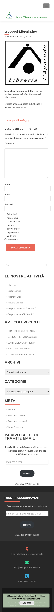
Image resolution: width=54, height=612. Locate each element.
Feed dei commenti (17, 421)
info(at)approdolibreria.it (27, 567)
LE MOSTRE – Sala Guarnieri (22, 336)
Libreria (12, 284)
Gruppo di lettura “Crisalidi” (22, 308)
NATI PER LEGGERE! (19, 348)
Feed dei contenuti (17, 415)
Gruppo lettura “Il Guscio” (21, 314)
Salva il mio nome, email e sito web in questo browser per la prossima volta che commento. (13, 227)
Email (8, 194)
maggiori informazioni (31, 598)
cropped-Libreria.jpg (16, 120)
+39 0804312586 (27, 581)
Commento (10, 145)
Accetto (26, 603)
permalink (21, 107)
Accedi (11, 409)
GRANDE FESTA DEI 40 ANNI (23, 330)
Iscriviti (27, 473)
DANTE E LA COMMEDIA (21, 342)
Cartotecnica (14, 290)
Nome (8, 184)
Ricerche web (14, 296)
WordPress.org (15, 427)
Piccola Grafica (15, 302)
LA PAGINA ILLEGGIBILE (21, 354)
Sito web (9, 204)
